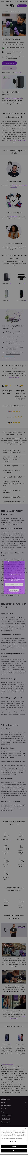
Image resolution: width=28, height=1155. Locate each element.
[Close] (26, 1128)
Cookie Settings (14, 1141)
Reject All (14, 1146)
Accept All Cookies (14, 1150)
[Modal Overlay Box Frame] (14, 577)
